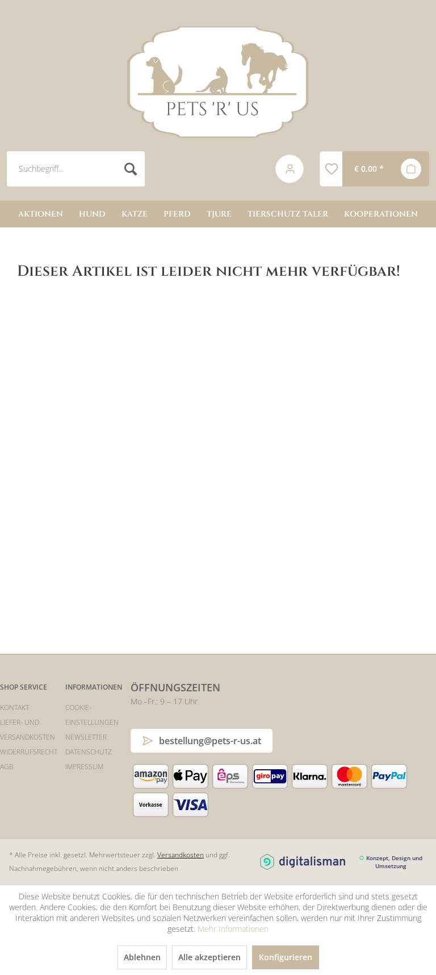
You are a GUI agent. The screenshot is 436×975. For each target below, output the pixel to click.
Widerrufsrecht (28, 752)
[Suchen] (130, 168)
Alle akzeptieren (209, 957)
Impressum (84, 766)
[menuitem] (132, 168)
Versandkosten (180, 855)
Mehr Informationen (233, 928)
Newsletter (86, 737)
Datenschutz (88, 752)
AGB (7, 766)
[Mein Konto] (290, 168)
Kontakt (14, 707)
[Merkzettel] (331, 168)
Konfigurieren (285, 957)
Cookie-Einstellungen (92, 715)
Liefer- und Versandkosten (27, 729)
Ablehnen (142, 957)
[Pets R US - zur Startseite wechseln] (218, 82)
